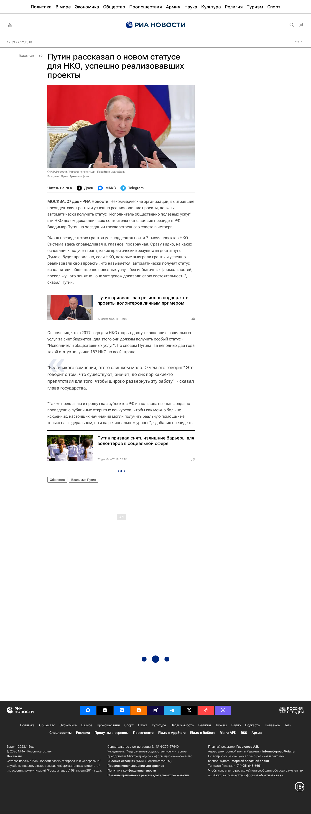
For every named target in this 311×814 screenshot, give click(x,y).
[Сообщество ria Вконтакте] (122, 710)
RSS (244, 733)
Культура (159, 725)
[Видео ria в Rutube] (155, 710)
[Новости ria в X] (189, 710)
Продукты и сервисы (111, 733)
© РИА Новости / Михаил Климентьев (71, 171)
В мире (86, 725)
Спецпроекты (60, 733)
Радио (236, 725)
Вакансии (14, 756)
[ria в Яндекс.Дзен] (105, 710)
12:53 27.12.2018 (19, 42)
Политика (27, 725)
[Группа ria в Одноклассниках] (138, 710)
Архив (257, 733)
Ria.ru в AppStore (172, 733)
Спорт (129, 725)
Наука (142, 725)
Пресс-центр (143, 733)
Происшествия (108, 725)
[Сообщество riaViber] (223, 710)
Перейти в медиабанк (111, 171)
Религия (204, 725)
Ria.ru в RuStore (202, 733)
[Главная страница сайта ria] (155, 25)
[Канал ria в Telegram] (172, 710)
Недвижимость (182, 725)
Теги (287, 725)
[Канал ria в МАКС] (88, 710)
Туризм (221, 725)
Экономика (68, 725)
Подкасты (252, 725)
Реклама (83, 733)
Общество (57, 479)
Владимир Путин (83, 479)
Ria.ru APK (228, 733)
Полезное (272, 725)
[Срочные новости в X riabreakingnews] (206, 710)
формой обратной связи (250, 761)
